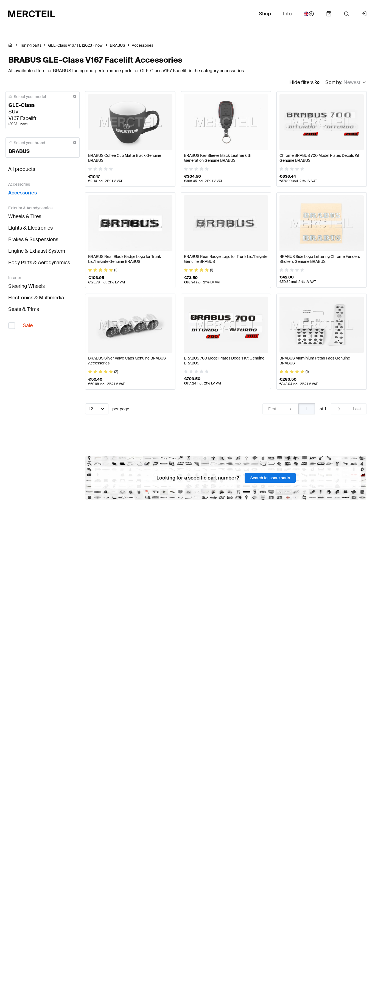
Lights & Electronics (30, 228)
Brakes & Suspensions (33, 239)
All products (21, 169)
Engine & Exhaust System (36, 251)
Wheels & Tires (24, 216)
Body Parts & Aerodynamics (39, 262)
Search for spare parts (270, 477)
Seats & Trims (23, 309)
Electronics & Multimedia (36, 297)
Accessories (22, 192)
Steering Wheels (26, 286)
